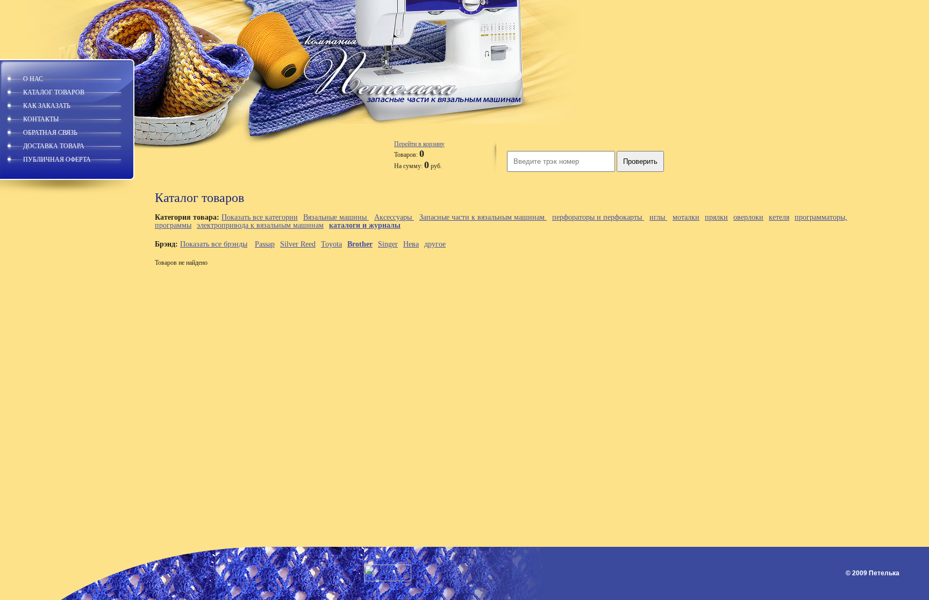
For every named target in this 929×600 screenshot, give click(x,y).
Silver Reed (298, 244)
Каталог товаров (53, 92)
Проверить (640, 161)
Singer (388, 244)
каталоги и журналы (365, 225)
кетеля (779, 217)
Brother (360, 244)
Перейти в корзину (419, 144)
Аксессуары (394, 217)
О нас (33, 79)
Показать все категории (259, 217)
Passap (265, 244)
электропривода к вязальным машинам (260, 225)
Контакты (41, 119)
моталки (686, 217)
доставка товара (53, 146)
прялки (716, 217)
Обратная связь (50, 132)
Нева (411, 244)
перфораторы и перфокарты (598, 217)
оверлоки (748, 217)
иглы (658, 217)
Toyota (331, 244)
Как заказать (46, 106)
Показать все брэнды (213, 244)
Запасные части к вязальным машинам (483, 217)
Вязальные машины (336, 217)
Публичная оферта (57, 159)
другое (435, 244)
